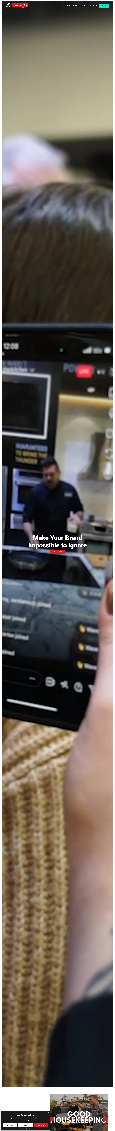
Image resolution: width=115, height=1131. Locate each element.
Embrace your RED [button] (57, 552)
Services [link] (75, 5)
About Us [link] (69, 5)
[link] (17, 5)
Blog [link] (89, 5)
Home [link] (62, 5)
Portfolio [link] (83, 5)
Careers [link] (94, 5)
